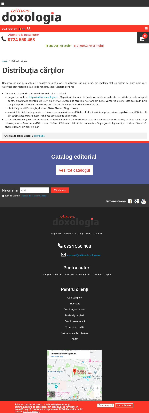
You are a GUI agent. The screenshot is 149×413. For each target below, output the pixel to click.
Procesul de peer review (77, 274)
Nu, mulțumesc (124, 405)
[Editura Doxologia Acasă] (32, 15)
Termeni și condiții (74, 327)
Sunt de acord (106, 405)
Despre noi (55, 233)
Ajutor (75, 339)
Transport (75, 303)
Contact (98, 233)
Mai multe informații (31, 412)
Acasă (4, 61)
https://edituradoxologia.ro (43, 97)
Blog (88, 233)
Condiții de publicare (51, 274)
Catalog (79, 233)
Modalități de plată (74, 315)
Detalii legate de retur (75, 309)
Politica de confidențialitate (75, 333)
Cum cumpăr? (74, 297)
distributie (39, 135)
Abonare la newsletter (23, 34)
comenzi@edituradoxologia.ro (84, 255)
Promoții (68, 233)
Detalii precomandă (75, 321)
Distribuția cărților (19, 61)
